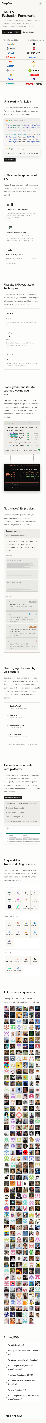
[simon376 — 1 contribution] (37, 1296)
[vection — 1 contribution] (13, 1315)
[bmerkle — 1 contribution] (25, 1158)
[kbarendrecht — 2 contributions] (37, 1109)
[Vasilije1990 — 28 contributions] (25, 1015)
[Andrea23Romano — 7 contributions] (25, 1027)
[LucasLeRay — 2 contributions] (6, 1121)
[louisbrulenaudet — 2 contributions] (37, 1115)
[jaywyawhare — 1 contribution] (6, 1215)
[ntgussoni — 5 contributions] (19, 1040)
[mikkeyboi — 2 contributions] (31, 1121)
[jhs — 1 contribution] (25, 1215)
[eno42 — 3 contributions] (19, 1077)
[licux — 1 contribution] (6, 1240)
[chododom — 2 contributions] (19, 1102)
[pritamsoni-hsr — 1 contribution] (25, 1277)
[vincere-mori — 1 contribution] (19, 1315)
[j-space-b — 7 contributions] (31, 1027)
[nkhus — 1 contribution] (19, 1265)
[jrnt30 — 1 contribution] (19, 1221)
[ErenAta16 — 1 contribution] (19, 1190)
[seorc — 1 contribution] (13, 1296)
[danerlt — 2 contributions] (25, 1102)
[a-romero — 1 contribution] (19, 1146)
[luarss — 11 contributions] (6, 1027)
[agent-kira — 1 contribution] (6, 1152)
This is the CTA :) (14, 1416)
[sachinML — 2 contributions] (25, 1133)
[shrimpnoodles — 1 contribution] (19, 1296)
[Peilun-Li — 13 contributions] (31, 1021)
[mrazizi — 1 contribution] (19, 1252)
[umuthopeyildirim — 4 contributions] (31, 1065)
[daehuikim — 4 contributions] (31, 1052)
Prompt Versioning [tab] (13, 821)
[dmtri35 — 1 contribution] (37, 1177)
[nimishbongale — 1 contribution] (31, 1258)
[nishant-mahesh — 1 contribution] (6, 1265)
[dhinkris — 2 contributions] (37, 1102)
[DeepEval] (7, 3)
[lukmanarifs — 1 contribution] (25, 1240)
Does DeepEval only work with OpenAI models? (21, 1367)
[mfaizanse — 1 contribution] (25, 1246)
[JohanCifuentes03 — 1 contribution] (6, 1221)
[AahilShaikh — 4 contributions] (25, 1046)
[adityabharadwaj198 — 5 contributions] (6, 1040)
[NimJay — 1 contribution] (37, 1258)
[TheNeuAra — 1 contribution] (19, 1308)
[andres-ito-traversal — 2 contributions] (19, 1096)
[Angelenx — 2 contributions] (25, 1096)
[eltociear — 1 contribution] (13, 1190)
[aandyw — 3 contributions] (13, 1071)
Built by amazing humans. (20, 992)
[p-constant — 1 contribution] (6, 1271)
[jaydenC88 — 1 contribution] (37, 1208)
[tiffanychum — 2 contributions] (19, 1140)
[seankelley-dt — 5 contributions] (37, 1040)
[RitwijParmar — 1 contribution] (19, 1290)
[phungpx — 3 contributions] (37, 1084)
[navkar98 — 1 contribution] (37, 1252)
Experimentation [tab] (30, 804)
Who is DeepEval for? (17, 1390)
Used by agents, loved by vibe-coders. (19, 670)
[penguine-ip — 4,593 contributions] (6, 1009)
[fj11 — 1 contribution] (19, 1196)
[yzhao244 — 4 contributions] (6, 1071)
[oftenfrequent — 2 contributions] (19, 1127)
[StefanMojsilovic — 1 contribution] (37, 1302)
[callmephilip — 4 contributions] (25, 1052)
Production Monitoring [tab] (15, 812)
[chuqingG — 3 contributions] (6, 1077)
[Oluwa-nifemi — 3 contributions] (25, 1084)
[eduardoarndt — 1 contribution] (37, 1183)
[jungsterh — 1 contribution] (37, 1221)
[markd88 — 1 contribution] (37, 1240)
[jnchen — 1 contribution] (37, 1215)
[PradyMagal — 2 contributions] (25, 1127)
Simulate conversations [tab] (15, 535)
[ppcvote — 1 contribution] (13, 1277)
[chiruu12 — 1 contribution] (25, 1165)
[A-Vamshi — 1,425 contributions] (13, 1009)
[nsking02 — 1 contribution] (31, 1265)
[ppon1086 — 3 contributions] (6, 1090)
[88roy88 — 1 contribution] (13, 1146)
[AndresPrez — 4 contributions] (6, 1052)
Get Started (7, 32)
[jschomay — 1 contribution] (31, 1221)
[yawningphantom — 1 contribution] (19, 1321)
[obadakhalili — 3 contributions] (19, 1084)
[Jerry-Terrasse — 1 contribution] (13, 1215)
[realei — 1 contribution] (25, 1283)
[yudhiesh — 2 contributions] (31, 1140)
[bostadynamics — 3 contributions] (31, 1071)
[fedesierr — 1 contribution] (6, 1196)
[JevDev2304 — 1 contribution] (19, 1215)
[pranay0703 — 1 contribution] (19, 1277)
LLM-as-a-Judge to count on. (20, 177)
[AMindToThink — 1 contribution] (25, 1152)
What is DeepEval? (16, 1345)
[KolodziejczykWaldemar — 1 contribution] (31, 1227)
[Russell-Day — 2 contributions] (6, 1133)
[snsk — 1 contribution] (25, 1302)
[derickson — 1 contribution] (13, 1177)
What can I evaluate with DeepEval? (23, 1360)
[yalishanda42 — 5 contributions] (13, 1046)
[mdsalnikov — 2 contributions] (25, 1121)
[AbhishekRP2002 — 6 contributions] (6, 1034)
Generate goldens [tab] (13, 531)
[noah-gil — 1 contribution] (25, 1265)
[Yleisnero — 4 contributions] (37, 1065)
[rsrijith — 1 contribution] (37, 1290)
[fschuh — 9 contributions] (19, 1027)
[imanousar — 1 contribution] (37, 1202)
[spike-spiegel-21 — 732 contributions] (31, 1009)
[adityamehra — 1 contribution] (37, 1146)
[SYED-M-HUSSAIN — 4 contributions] (6, 1065)
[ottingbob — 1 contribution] (37, 1265)
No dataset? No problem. (19, 508)
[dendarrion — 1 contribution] (37, 1171)
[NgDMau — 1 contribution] (13, 1258)
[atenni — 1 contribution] (37, 1152)
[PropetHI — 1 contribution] (31, 1277)
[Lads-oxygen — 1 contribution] (25, 1233)
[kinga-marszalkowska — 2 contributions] (13, 1115)
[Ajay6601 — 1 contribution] (13, 1152)
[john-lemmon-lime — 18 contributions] (6, 1021)
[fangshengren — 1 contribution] (37, 1190)
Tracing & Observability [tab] (15, 808)
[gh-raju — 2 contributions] (19, 1109)
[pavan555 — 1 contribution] (19, 1271)
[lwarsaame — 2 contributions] (13, 1121)
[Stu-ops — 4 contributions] (31, 1059)
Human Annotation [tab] (29, 821)
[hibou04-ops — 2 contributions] (31, 1109)
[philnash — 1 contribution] (31, 1271)
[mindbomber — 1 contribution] (37, 1246)
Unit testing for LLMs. (17, 101)
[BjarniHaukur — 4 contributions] (13, 1052)
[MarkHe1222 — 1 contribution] (6, 1246)
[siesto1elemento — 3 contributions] (13, 1090)
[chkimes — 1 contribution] (31, 1165)
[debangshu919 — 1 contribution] (25, 1171)
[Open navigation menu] (40, 3)
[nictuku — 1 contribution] (25, 1258)
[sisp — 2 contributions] (31, 1133)
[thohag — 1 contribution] (25, 1308)
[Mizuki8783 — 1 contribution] (6, 1252)
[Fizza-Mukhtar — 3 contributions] (25, 1077)
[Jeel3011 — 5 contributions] (13, 1040)
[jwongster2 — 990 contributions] (19, 1009)
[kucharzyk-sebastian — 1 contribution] (13, 1233)
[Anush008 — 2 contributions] (31, 1096)
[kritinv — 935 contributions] (25, 1009)
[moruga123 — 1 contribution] (13, 1252)
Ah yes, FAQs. (12, 1337)
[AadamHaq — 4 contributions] (19, 1046)
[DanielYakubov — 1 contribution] (19, 1171)
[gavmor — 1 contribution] (31, 1196)
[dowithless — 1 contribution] (13, 1183)
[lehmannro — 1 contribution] (37, 1233)
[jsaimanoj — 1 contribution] (25, 1221)
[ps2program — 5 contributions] (25, 1040)
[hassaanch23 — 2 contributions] (25, 1109)
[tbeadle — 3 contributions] (25, 1090)
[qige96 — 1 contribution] (37, 1277)
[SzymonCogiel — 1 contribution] (6, 1308)
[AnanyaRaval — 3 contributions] (19, 1071)
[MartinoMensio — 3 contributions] (13, 1084)
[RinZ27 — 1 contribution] (6, 1290)
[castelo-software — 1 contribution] (13, 1165)
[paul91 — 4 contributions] (13, 1059)
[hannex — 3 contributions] (31, 1077)
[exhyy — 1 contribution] (25, 1190)
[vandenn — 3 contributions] (31, 1090)
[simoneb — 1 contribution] (6, 1302)
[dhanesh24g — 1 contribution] (25, 1177)
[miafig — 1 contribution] (31, 1246)
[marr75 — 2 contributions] (19, 1121)
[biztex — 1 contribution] (19, 1158)
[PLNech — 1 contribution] (37, 1271)
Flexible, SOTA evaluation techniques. (19, 286)
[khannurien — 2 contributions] (6, 1115)
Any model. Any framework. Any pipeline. (19, 862)
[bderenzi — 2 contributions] (37, 1096)
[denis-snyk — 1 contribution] (6, 1177)
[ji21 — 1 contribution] (31, 1215)
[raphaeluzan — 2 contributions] (31, 1127)
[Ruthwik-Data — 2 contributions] (13, 1133)
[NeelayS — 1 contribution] (6, 1258)
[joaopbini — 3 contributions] (6, 1084)
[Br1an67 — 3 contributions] (37, 1071)
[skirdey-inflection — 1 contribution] (19, 1302)
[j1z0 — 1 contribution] (13, 1208)
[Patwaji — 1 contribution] (13, 1271)
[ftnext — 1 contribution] (25, 1196)
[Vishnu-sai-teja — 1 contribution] (25, 1315)
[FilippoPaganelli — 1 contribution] (13, 1196)
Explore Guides (28, 32)
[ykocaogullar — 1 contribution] (25, 1321)
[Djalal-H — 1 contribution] (31, 1177)
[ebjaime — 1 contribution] (31, 1183)
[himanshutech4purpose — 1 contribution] (19, 1202)
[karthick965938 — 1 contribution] (6, 1227)
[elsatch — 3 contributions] (13, 1077)
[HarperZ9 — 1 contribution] (13, 1202)
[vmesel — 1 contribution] (31, 1315)
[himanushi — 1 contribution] (25, 1202)
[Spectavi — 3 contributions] (19, 1090)
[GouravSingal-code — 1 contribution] (37, 1196)
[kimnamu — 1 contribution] (19, 1227)
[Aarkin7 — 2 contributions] (6, 1096)
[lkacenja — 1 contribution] (13, 1240)
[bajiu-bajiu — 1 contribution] (13, 1158)
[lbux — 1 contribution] (31, 1233)
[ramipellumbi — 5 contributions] (31, 1040)
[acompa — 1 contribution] (31, 1146)
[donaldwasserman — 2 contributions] (6, 1109)
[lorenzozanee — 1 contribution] (19, 1240)
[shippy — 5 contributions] (6, 1046)
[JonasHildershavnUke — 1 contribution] (13, 1221)
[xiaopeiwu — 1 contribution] (13, 1321)
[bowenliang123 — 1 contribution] (37, 1158)
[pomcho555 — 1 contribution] (6, 1277)
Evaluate (11, 160)
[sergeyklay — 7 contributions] (37, 1027)
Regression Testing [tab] (14, 804)
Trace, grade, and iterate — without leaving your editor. (21, 390)
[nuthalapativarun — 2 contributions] (13, 1127)
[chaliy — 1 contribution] (19, 1165)
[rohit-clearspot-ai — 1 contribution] (25, 1290)
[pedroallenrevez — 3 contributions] (31, 1084)
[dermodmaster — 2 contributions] (31, 1102)
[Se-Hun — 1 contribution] (6, 1296)
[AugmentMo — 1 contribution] (6, 1158)
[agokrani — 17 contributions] (13, 1021)
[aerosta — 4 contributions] (31, 1046)
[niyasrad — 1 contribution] (13, 1265)
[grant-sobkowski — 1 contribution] (6, 1202)
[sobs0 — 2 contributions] (37, 1133)
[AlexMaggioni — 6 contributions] (13, 1034)
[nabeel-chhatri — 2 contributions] (37, 1121)
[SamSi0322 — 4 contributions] (25, 1059)
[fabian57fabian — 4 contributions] (37, 1052)
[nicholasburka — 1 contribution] (19, 1258)
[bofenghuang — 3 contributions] (25, 1071)
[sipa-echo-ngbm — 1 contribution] (13, 1302)
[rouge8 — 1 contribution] (31, 1290)
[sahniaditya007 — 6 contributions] (31, 1034)
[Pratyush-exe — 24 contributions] (31, 1015)
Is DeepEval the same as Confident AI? (23, 1352)
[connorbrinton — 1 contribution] (6, 1171)
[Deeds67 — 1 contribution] (31, 1171)
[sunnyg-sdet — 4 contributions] (37, 1059)
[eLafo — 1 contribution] (6, 1190)
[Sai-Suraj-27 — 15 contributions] (19, 1021)
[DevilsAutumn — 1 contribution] (19, 1177)
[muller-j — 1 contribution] (31, 1252)
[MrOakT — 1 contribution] (25, 1252)
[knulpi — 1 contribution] (25, 1227)
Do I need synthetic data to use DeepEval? (21, 1382)
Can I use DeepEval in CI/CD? (20, 1375)
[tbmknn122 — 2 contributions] (13, 1140)
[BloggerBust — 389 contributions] (37, 1009)
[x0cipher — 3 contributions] (37, 1090)
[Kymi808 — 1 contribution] (19, 1233)
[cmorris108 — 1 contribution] (37, 1165)
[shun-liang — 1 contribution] (25, 1296)
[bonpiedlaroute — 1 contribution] (31, 1158)
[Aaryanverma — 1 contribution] (25, 1146)
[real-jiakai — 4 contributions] (19, 1059)
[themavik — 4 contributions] (19, 1065)
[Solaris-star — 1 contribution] (31, 1302)
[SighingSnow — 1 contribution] (31, 1296)
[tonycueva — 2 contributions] (25, 1140)
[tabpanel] (22, 595)
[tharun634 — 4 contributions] (13, 1065)
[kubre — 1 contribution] (6, 1233)
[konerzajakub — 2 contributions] (19, 1115)
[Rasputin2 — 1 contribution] (19, 1283)
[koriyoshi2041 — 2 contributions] (25, 1115)
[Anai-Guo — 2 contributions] (13, 1096)
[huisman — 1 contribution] (31, 1202)
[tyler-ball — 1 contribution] (37, 1308)
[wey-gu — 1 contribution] (37, 1315)
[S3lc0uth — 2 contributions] (19, 1133)
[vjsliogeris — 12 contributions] (37, 1021)
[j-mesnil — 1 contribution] (6, 1208)
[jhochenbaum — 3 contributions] (37, 1077)
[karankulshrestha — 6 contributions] (25, 1034)
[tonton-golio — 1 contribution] (31, 1308)
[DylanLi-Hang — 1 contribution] (25, 1183)
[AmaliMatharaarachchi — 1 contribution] (19, 1152)
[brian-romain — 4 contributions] (19, 1052)
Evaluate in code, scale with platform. (18, 767)
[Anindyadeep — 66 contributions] (19, 1015)
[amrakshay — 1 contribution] (31, 1152)
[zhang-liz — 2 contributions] (6, 1146)
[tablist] (22, 533)
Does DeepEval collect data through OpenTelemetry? (23, 1397)
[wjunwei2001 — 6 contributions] (37, 1034)
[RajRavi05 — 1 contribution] (13, 1283)
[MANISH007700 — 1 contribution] (31, 1240)
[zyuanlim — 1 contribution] (31, 1321)
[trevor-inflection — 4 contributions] (25, 1065)
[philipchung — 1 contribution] (25, 1271)
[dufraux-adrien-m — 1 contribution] (19, 1183)
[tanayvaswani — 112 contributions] (6, 1015)
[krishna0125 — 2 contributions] (31, 1115)
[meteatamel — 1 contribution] (19, 1246)
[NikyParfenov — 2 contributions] (6, 1127)
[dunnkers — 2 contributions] (13, 1109)
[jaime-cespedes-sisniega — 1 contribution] (19, 1208)
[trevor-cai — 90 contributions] (13, 1015)
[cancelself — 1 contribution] (6, 1165)
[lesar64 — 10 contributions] (13, 1027)
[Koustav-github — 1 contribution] (37, 1227)
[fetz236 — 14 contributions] (25, 1021)
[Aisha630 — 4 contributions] (37, 1046)
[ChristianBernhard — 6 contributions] (19, 1034)
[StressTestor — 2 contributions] (6, 1140)
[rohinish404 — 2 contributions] (37, 1127)
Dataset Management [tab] (14, 817)
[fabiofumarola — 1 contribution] (31, 1190)
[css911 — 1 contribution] (13, 1171)
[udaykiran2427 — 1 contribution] (6, 1315)
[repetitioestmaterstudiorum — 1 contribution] (37, 1283)
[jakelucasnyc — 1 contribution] (25, 1208)
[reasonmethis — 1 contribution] (31, 1283)
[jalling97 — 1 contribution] (31, 1208)
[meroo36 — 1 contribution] (13, 1246)
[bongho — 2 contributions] (6, 1102)
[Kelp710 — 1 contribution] (13, 1227)
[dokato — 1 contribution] (6, 1183)
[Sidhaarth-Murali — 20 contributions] (37, 1015)
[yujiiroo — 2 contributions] (37, 1140)
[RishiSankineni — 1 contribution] (13, 1290)
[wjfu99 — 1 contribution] (6, 1321)
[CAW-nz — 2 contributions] (13, 1102)
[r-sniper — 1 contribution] (6, 1283)
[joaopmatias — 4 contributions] (6, 1059)
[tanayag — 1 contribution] (13, 1308)
